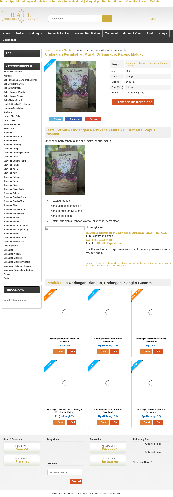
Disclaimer (9, 39)
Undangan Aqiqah (12, 254)
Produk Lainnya (156, 33)
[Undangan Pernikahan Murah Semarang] (151, 401)
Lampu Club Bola (12, 116)
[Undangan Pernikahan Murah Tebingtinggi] (108, 331)
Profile (19, 33)
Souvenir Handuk (12, 165)
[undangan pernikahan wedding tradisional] (151, 331)
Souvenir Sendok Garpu (15, 197)
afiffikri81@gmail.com (108, 243)
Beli (72, 351)
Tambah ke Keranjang (134, 102)
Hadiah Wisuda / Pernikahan (17, 104)
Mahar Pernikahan (12, 124)
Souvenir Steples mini (14, 213)
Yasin (6, 278)
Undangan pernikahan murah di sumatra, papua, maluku (94, 54)
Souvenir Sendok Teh (14, 201)
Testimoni (111, 33)
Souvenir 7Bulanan (13, 136)
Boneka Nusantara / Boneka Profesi (21, 80)
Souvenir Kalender (12, 177)
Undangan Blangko (62, 50)
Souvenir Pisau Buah (14, 189)
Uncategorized (11, 246)
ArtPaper (8, 76)
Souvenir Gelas (11, 157)
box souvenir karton (14, 84)
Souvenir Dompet (12, 149)
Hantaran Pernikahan (14, 108)
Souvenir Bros (10, 140)
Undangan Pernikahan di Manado (120, 263)
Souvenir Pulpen (11, 193)
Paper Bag (9, 128)
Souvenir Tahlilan (58, 33)
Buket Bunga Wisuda (14, 96)
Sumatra (100, 263)
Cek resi (76, 481)
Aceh (92, 263)
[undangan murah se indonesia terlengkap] (65, 331)
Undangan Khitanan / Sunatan (18, 266)
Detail (60, 351)
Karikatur (8, 112)
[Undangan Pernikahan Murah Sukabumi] (108, 401)
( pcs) (152, 18)
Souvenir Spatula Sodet (15, 209)
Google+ (94, 119)
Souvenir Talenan (12, 221)
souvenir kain (10, 173)
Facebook (75, 119)
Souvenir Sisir (10, 205)
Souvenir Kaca (11, 169)
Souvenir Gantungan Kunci (16, 153)
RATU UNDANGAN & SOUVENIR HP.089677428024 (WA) (94, 493)
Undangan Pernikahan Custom (18, 270)
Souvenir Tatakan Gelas (15, 238)
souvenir (8, 132)
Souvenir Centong (12, 144)
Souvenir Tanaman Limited (16, 225)
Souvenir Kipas (11, 185)
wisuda (7, 274)
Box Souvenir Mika (13, 88)
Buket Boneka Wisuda (14, 92)
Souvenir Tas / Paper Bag (16, 229)
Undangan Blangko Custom (128, 283)
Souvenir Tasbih (11, 233)
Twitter (57, 119)
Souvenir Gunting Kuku (15, 161)
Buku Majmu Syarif (13, 100)
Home (6, 33)
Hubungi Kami (132, 33)
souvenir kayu (11, 181)
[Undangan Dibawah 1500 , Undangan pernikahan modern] (65, 401)
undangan (35, 33)
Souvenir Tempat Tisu (14, 242)
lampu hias (9, 120)
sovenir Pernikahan (87, 33)
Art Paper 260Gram (13, 72)
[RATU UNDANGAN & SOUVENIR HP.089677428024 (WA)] (22, 22)
